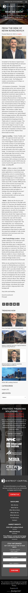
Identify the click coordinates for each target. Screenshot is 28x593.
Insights (19, 34)
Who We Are (14, 505)
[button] (3, 304)
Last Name (14, 557)
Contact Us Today (14, 434)
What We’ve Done (14, 510)
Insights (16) (5, 389)
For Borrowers (14, 517)
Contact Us (14, 494)
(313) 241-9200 (14, 429)
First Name (14, 551)
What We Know (14, 515)
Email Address (14, 563)
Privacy (14, 585)
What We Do (14, 507)
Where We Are (14, 512)
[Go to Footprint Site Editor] (14, 591)
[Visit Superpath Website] (14, 589)
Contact (14, 520)
